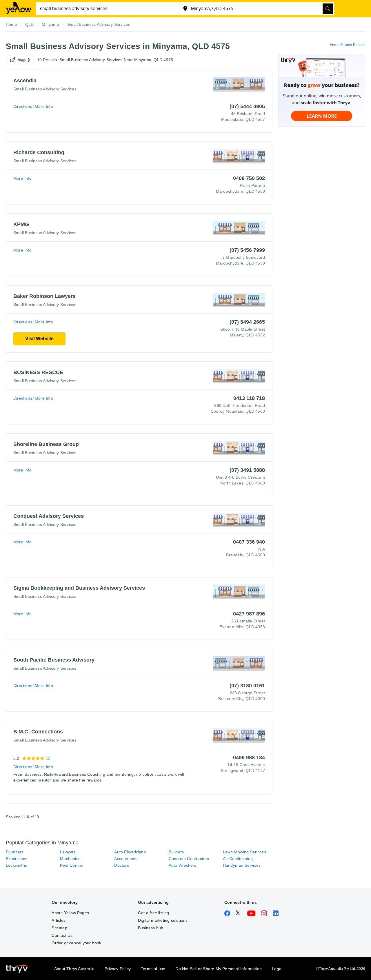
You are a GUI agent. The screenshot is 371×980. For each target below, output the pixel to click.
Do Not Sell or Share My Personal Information (218, 968)
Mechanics (70, 858)
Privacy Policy (118, 968)
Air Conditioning (238, 858)
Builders (176, 852)
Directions (22, 106)
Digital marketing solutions (163, 920)
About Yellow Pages (70, 912)
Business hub (150, 928)
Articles (59, 920)
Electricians (16, 858)
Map (21, 60)
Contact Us (62, 935)
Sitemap (59, 928)
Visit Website (39, 338)
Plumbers (15, 852)
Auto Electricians (130, 852)
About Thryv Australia (74, 968)
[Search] (328, 8)
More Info (44, 106)
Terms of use (153, 968)
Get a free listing (153, 912)
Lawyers (68, 852)
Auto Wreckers (183, 865)
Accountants (125, 858)
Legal (277, 968)
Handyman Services (242, 865)
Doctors (121, 865)
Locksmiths (16, 865)
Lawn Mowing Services (244, 852)
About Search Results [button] (347, 45)
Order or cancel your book (76, 943)
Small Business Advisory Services (44, 89)
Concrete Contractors (189, 858)
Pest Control (71, 865)
